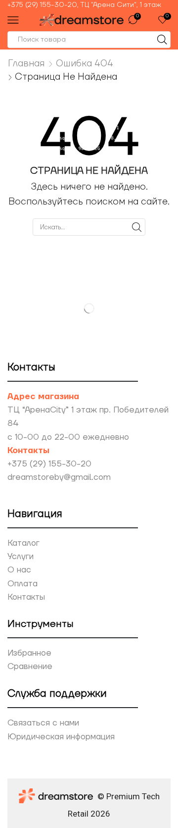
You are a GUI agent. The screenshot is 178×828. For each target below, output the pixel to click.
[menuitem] (89, 5)
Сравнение (29, 666)
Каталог (23, 543)
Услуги (20, 556)
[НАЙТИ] (137, 226)
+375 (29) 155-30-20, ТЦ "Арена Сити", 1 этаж (84, 4)
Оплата (22, 583)
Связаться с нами (43, 723)
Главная (26, 63)
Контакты (26, 597)
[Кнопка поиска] (162, 40)
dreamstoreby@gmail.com (59, 477)
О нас (19, 570)
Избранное (29, 653)
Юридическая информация (61, 736)
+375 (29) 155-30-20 (49, 464)
